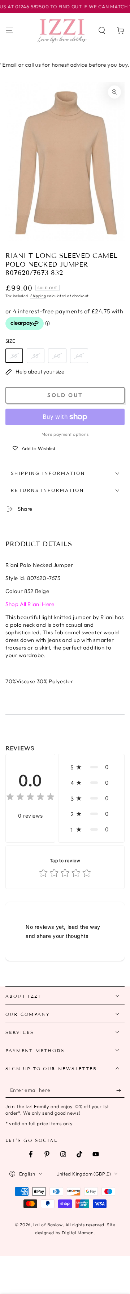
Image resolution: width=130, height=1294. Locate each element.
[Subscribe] (120, 1090)
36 (14, 355)
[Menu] (9, 30)
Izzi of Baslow (47, 1224)
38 (35, 355)
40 (57, 355)
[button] (101, 30)
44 (79, 355)
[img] (30, 798)
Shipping (38, 295)
